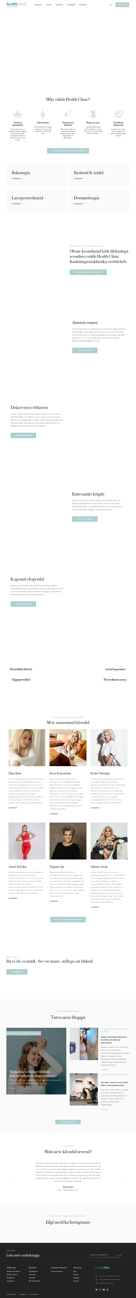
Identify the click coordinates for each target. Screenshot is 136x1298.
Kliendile (59, 5)
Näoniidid (32, 1278)
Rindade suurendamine (14, 1271)
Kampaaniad (105, 1029)
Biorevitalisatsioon (34, 1281)
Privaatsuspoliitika (11, 1294)
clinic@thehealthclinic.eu (106, 1283)
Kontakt (83, 5)
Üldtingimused (22, 1294)
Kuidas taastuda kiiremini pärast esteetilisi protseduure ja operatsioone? (114, 1040)
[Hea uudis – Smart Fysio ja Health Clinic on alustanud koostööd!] (84, 1089)
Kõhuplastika (11, 1278)
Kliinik (48, 5)
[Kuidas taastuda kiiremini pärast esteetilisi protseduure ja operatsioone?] (84, 1044)
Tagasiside (76, 1278)
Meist (75, 1271)
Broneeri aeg (122, 5)
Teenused (38, 5)
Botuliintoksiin (33, 1271)
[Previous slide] (10, 1176)
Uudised (106, 1031)
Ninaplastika (10, 1281)
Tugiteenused (119, 1074)
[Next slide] (126, 1176)
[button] (112, 4)
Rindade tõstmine (12, 1274)
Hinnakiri (71, 5)
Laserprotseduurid (56, 1271)
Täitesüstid (32, 1274)
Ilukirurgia (113, 1029)
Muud (120, 1029)
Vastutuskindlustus (34, 1294)
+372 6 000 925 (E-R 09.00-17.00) (109, 1279)
